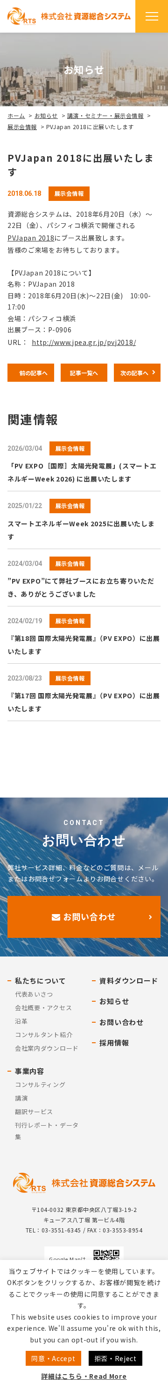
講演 (21, 1098)
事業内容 (29, 1071)
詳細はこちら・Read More (83, 1376)
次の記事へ (134, 373)
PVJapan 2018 (30, 237)
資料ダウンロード (128, 980)
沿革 (21, 1021)
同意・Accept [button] (53, 1358)
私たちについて (40, 980)
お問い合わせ (88, 916)
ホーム (16, 115)
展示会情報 (22, 127)
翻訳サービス (34, 1111)
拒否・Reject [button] (115, 1358)
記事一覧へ (84, 373)
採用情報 (114, 1042)
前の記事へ (34, 373)
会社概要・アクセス (43, 1007)
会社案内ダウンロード (47, 1048)
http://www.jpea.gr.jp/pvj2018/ (84, 342)
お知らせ (46, 115)
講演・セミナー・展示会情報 (105, 115)
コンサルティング (40, 1084)
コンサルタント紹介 (43, 1034)
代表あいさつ (34, 994)
